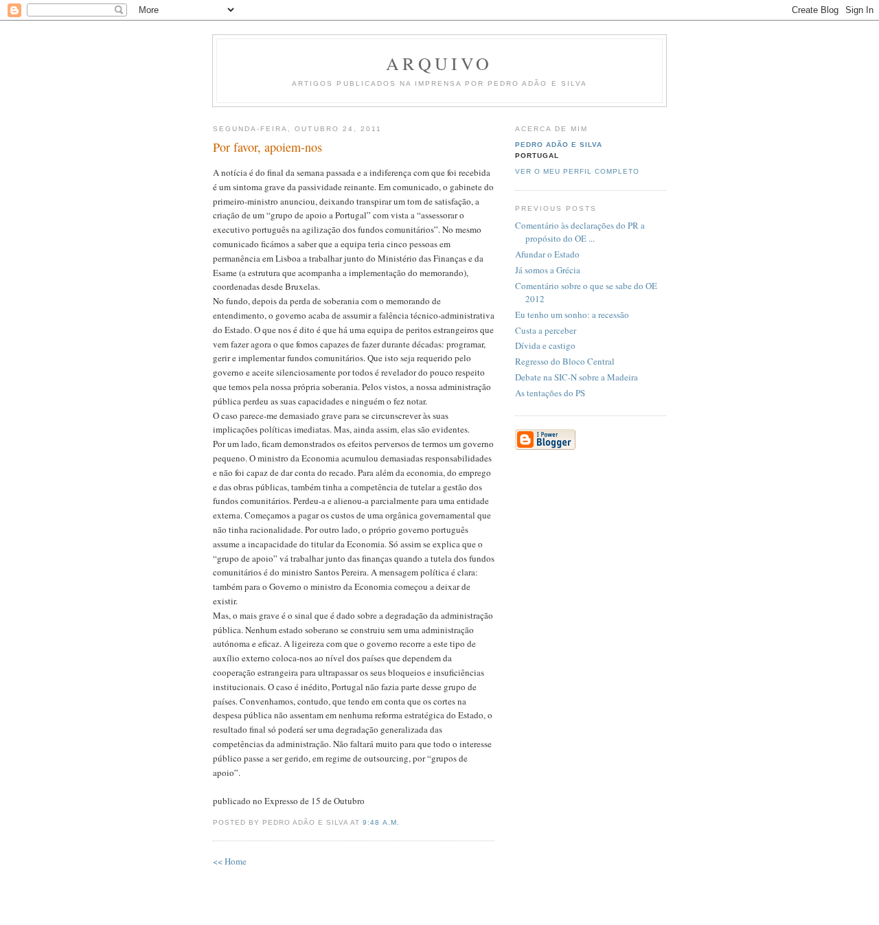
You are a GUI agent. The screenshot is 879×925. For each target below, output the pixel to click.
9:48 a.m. (381, 822)
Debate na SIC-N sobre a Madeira (576, 377)
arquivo (439, 63)
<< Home (230, 861)
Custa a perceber (545, 330)
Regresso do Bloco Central (565, 361)
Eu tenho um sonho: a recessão (572, 314)
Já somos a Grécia (547, 270)
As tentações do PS (550, 393)
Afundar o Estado (547, 254)
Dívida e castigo (545, 345)
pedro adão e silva (558, 144)
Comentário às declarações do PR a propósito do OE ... (580, 232)
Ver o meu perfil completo (577, 171)
